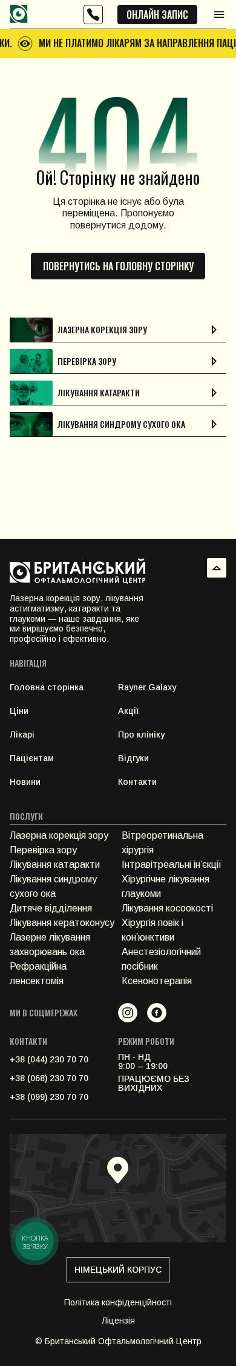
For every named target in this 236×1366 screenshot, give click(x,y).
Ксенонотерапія (157, 981)
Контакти (137, 782)
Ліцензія (118, 1320)
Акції (128, 711)
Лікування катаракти (55, 864)
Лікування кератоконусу (62, 923)
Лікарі (22, 734)
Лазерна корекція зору (59, 835)
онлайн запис (157, 14)
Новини (25, 782)
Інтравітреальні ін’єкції (171, 864)
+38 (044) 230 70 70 (49, 1059)
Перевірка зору (43, 850)
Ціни (19, 711)
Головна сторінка (47, 687)
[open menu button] (219, 14)
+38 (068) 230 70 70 (49, 1078)
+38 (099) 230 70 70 (49, 1097)
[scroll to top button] (216, 568)
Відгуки (133, 758)
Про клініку (141, 734)
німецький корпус (118, 1269)
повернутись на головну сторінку (118, 266)
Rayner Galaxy (147, 687)
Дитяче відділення (51, 908)
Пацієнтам (32, 758)
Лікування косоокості (167, 908)
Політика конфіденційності (118, 1302)
